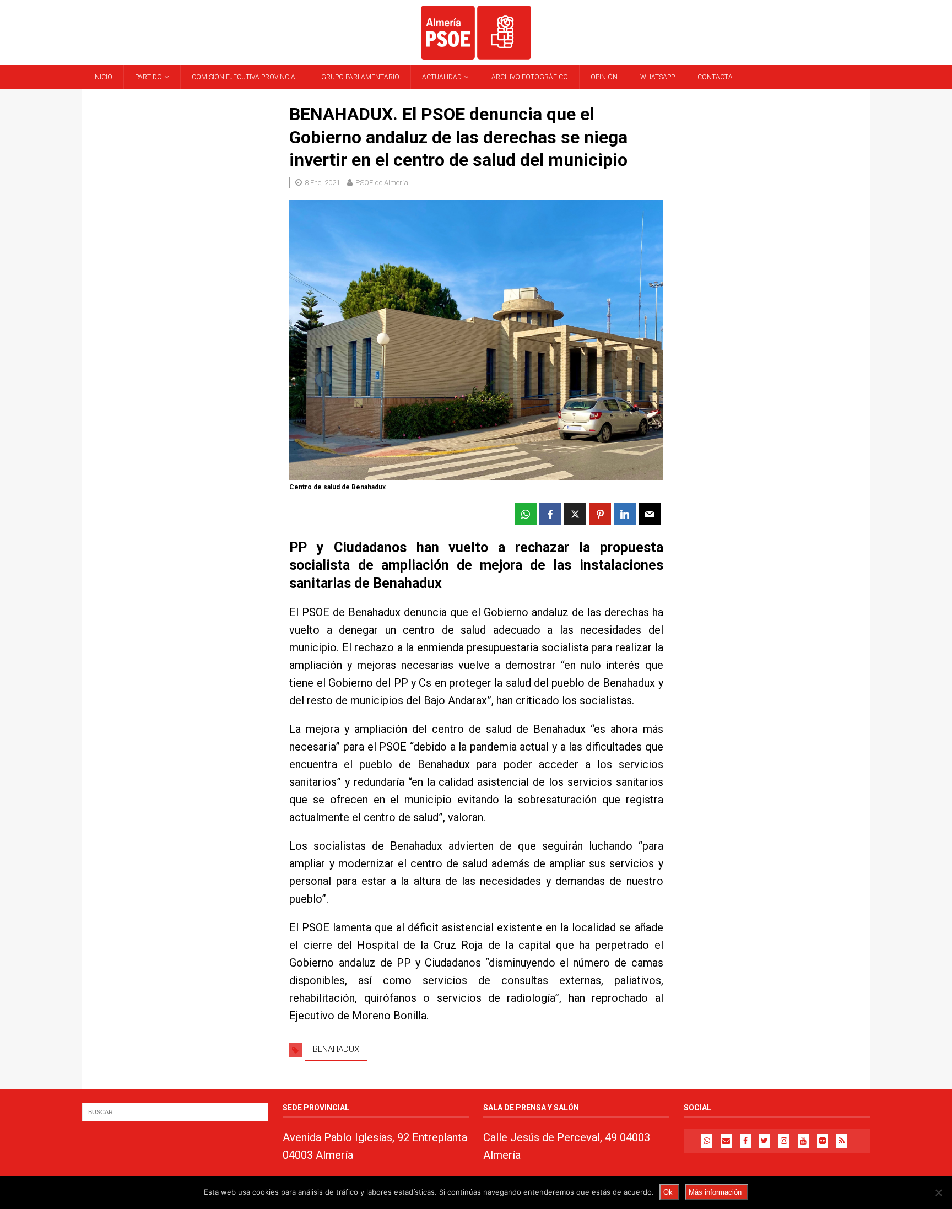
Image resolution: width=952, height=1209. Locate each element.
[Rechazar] (938, 1192)
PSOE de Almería (381, 183)
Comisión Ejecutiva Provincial (245, 77)
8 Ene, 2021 (322, 183)
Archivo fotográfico (529, 77)
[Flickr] (822, 1141)
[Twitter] (764, 1141)
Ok (668, 1192)
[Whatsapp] (706, 1141)
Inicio (102, 77)
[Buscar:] (175, 1112)
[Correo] (726, 1141)
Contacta (715, 77)
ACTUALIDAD (442, 77)
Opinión (604, 77)
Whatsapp (657, 77)
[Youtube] (803, 1141)
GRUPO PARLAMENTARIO (360, 77)
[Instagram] (783, 1141)
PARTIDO (148, 77)
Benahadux (336, 1049)
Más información (715, 1192)
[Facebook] (745, 1141)
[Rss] (841, 1141)
